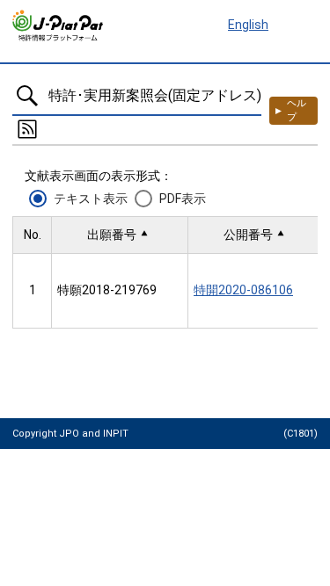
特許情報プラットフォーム (58, 25)
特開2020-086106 (243, 290)
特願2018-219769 (107, 290)
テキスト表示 (91, 199)
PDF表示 (182, 199)
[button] (119, 235)
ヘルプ (296, 110)
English (248, 25)
